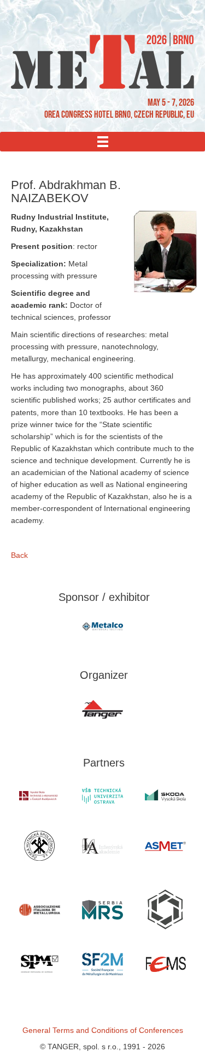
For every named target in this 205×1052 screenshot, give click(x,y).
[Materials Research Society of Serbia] (102, 909)
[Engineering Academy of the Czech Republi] (102, 846)
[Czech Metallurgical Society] (39, 845)
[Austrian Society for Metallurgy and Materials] (165, 846)
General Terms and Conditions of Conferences (102, 1030)
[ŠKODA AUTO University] (165, 795)
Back (19, 555)
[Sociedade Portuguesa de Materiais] (39, 964)
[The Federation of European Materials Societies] (165, 964)
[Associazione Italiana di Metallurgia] (39, 910)
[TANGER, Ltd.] (102, 709)
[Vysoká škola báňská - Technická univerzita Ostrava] (102, 796)
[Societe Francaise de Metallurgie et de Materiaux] (102, 964)
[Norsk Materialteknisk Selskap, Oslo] (165, 909)
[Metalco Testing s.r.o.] (102, 626)
